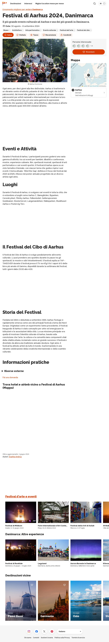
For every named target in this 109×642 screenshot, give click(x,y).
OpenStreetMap (94, 86)
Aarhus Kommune (36, 84)
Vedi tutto (12, 78)
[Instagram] (29, 631)
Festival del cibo (83, 30)
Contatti (36, 637)
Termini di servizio (78, 637)
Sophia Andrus (15, 457)
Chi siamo (27, 637)
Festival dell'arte (66, 30)
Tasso (35, 35)
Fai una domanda (10, 377)
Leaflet (85, 86)
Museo (5, 30)
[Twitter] (44, 631)
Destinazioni (15, 4)
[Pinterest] (51, 631)
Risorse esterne (14, 371)
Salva (9, 35)
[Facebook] (36, 631)
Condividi (67, 35)
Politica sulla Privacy (62, 637)
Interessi (28, 4)
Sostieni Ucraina (47, 637)
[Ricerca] (94, 3)
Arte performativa (32, 30)
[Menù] (102, 3)
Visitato (22, 35)
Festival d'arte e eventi (21, 496)
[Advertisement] (35, 124)
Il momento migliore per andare (23, 9)
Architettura (17, 30)
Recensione (51, 35)
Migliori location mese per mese (49, 4)
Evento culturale (49, 30)
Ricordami (90, 52)
